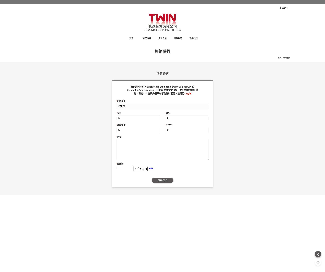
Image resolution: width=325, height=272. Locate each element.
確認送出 (162, 180)
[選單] (318, 254)
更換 (151, 168)
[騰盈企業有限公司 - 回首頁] (162, 22)
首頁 (280, 58)
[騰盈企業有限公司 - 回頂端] (318, 262)
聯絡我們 (286, 58)
